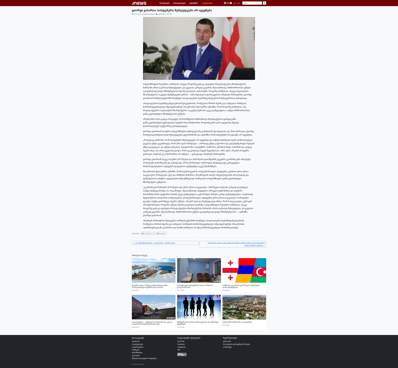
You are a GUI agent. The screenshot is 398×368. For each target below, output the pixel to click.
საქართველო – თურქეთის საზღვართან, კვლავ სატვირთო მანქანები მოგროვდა (152, 323)
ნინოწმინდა (137, 352)
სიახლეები (165, 3)
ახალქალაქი (137, 344)
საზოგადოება (179, 3)
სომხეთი (136, 350)
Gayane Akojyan (149, 14)
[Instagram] (228, 3)
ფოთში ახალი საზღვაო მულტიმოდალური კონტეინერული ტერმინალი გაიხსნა (150, 286)
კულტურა (193, 3)
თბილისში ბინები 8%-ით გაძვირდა (237, 322)
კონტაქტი (227, 347)
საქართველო (137, 347)
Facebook (147, 233)
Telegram (162, 233)
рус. (235, 3)
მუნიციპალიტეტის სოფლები (144, 358)
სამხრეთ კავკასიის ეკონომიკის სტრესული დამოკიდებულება (241, 286)
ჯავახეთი (136, 355)
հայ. (238, 3)
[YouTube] (231, 3)
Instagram (181, 347)
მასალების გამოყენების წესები (236, 344)
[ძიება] (264, 3)
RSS (178, 350)
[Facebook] (225, 3)
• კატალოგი (206, 3)
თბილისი (136, 341)
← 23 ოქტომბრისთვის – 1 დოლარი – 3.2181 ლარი (154, 243)
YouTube (180, 341)
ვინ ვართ (227, 341)
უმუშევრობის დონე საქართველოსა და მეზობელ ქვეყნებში (198, 323)
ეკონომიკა (162, 14)
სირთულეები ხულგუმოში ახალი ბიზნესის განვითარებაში (195, 286)
